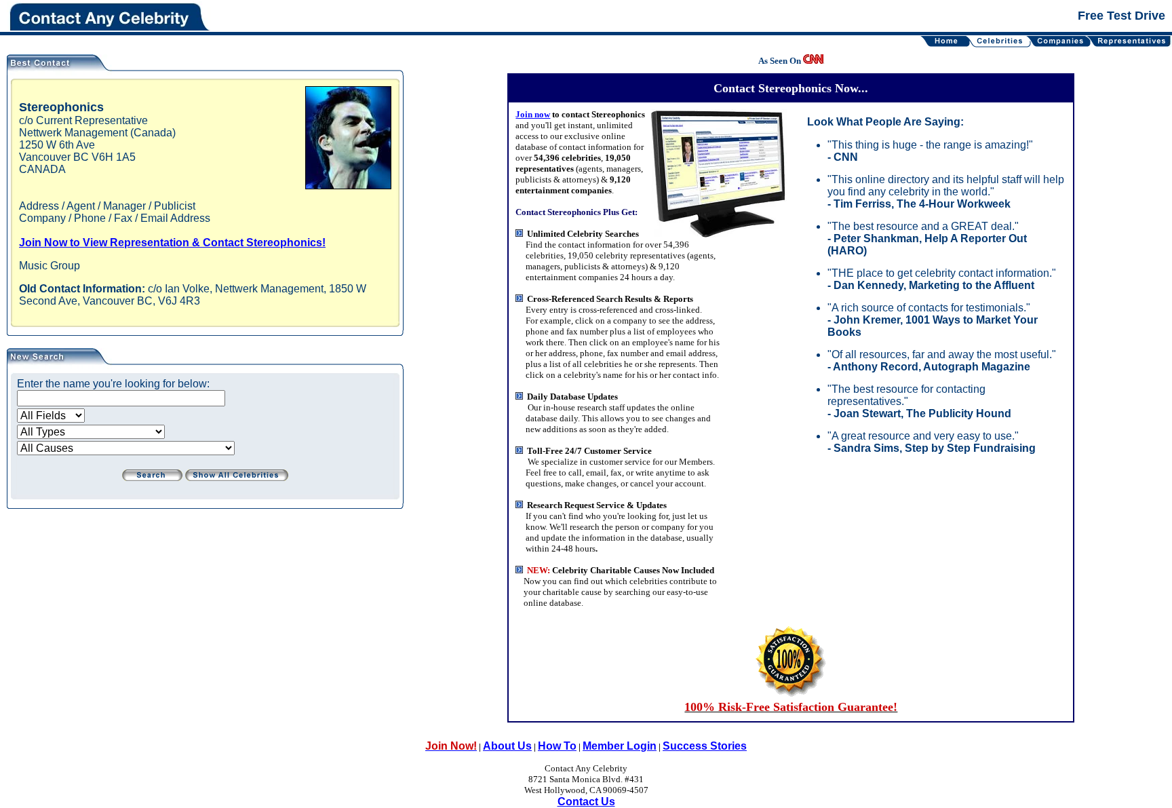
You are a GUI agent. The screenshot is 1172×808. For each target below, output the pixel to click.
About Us (507, 746)
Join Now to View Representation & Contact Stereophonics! (172, 242)
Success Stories (705, 746)
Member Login (620, 746)
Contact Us (586, 801)
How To (557, 746)
